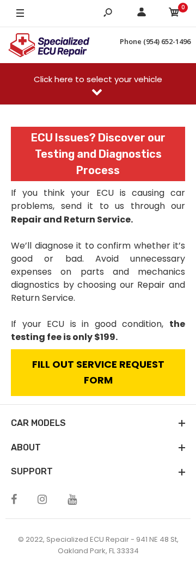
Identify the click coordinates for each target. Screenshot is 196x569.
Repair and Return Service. (72, 219)
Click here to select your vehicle (98, 79)
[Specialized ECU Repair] (49, 45)
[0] (174, 14)
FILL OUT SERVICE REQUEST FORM (98, 372)
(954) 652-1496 (167, 41)
